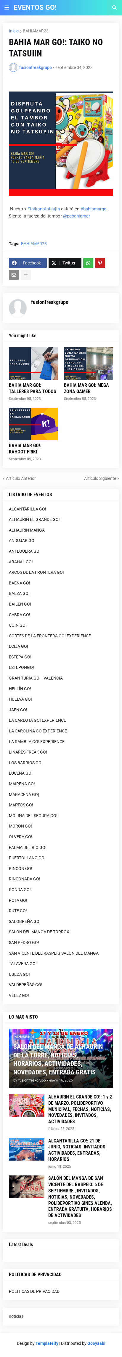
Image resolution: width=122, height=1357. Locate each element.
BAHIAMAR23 (36, 31)
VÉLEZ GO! (19, 995)
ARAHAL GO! (21, 561)
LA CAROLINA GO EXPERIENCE (38, 731)
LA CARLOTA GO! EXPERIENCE (37, 720)
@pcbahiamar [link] (76, 216)
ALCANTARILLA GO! (27, 509)
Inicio (14, 31)
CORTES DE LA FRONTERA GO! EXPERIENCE (50, 635)
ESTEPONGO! (21, 667)
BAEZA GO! (19, 593)
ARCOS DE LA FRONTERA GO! (36, 572)
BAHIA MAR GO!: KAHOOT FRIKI (25, 449)
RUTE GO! (18, 910)
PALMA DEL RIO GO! (27, 847)
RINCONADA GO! (24, 879)
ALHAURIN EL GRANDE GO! (34, 519)
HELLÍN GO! (20, 688)
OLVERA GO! (20, 836)
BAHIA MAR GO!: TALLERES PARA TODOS (32, 388)
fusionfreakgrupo (49, 302)
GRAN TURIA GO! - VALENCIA (36, 678)
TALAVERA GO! (23, 963)
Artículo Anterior (21, 478)
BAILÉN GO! (20, 604)
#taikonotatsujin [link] (43, 209)
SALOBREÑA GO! (25, 921)
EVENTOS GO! (35, 8)
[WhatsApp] (88, 263)
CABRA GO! (19, 614)
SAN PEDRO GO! (24, 942)
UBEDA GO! (19, 974)
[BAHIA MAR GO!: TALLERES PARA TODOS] (33, 363)
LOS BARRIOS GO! (26, 762)
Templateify (47, 1343)
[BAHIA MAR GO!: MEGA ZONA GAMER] (88, 363)
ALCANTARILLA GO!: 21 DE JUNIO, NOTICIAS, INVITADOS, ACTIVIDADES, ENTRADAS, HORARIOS (77, 1150)
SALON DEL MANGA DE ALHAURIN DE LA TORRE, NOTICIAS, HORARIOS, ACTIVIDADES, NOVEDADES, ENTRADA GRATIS (58, 1059)
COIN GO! (18, 625)
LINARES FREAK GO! (28, 752)
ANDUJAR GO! (22, 540)
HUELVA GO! (20, 699)
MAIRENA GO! (22, 783)
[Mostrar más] (26, 275)
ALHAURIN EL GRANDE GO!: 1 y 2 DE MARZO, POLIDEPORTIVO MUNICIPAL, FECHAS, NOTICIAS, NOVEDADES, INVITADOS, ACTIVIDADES (80, 1109)
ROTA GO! (18, 900)
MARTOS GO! (21, 805)
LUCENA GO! (21, 773)
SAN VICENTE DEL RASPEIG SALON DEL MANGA (54, 953)
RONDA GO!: (20, 889)
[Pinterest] (100, 263)
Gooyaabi (96, 1343)
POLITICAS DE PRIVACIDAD (34, 1291)
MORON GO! (20, 826)
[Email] (14, 275)
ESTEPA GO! (20, 657)
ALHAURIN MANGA (27, 530)
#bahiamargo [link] (94, 209)
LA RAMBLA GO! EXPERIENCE (37, 741)
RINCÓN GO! (20, 868)
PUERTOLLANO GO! (27, 857)
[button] (7, 8)
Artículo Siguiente (100, 478)
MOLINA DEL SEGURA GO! (33, 815)
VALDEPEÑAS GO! (25, 984)
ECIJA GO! (18, 646)
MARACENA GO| (24, 794)
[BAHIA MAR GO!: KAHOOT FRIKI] (33, 424)
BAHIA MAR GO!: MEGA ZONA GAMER (86, 388)
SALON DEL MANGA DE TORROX (39, 931)
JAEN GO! (18, 709)
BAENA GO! (19, 583)
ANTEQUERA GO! (25, 551)
